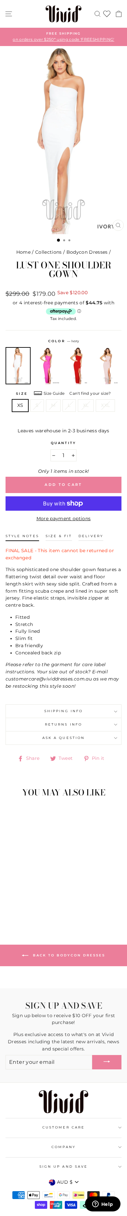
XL (86, 405)
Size (21, 394)
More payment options (63, 518)
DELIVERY (90, 536)
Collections (48, 252)
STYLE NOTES (22, 536)
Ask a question (63, 738)
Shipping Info (63, 711)
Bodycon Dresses (87, 252)
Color (63, 341)
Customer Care (63, 1127)
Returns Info (63, 724)
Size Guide (54, 393)
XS (20, 405)
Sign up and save (63, 1166)
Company (63, 1147)
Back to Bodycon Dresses (68, 955)
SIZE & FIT (59, 536)
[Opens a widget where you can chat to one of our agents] (102, 1204)
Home (23, 252)
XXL (105, 405)
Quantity (63, 443)
